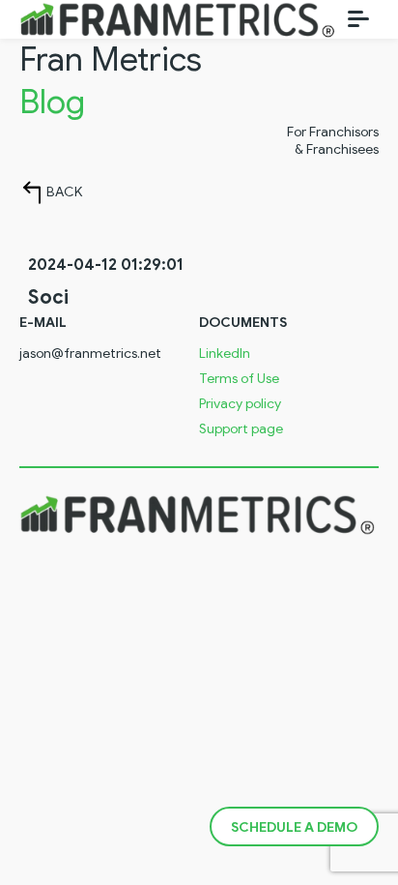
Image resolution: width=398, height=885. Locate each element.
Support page (241, 429)
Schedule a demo (294, 827)
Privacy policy (240, 404)
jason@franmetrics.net (90, 354)
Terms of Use (239, 379)
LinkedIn (224, 354)
